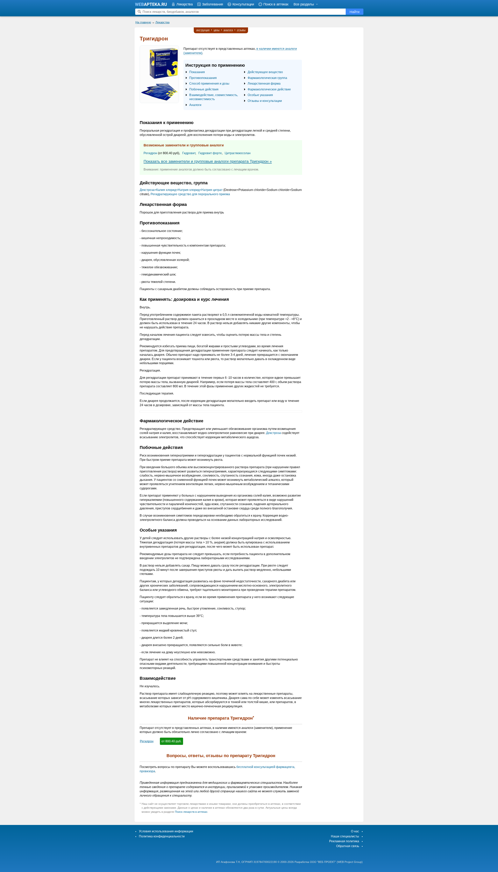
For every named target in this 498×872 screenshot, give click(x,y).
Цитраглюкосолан (238, 153)
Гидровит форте (210, 153)
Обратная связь (347, 846)
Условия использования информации (166, 831)
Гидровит (188, 153)
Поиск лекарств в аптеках (191, 811)
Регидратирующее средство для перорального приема (190, 194)
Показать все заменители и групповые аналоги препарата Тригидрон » (208, 161)
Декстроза (273, 433)
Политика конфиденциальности (162, 836)
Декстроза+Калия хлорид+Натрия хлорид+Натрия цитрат (181, 190)
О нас (355, 831)
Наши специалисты (345, 836)
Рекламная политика (344, 841)
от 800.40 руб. (171, 741)
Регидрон (150, 153)
